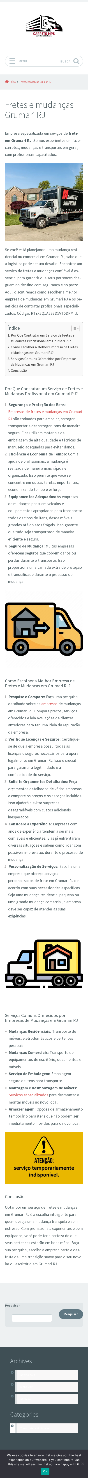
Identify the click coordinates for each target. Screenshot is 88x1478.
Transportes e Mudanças (34, 1428)
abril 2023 (26, 1398)
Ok (45, 1471)
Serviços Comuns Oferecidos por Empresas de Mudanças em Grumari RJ (43, 361)
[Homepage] (44, 27)
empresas (49, 703)
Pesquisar (12, 1305)
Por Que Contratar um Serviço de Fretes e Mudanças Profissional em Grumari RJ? (42, 338)
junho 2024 (26, 1386)
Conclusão (19, 370)
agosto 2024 (27, 1374)
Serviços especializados (28, 1094)
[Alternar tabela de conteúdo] (73, 328)
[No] (82, 1464)
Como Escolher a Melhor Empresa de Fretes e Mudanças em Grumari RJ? (44, 350)
